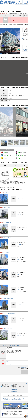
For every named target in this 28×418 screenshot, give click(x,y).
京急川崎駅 (19, 214)
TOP (3, 382)
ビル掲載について (6, 386)
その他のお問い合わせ (11, 352)
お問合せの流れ (5, 384)
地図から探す (15, 389)
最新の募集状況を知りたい (12, 348)
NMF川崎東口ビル (7, 192)
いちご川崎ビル (7, 267)
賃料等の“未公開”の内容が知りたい (14, 350)
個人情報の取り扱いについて (18, 386)
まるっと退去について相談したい (14, 351)
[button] (2, 122)
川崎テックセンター (8, 328)
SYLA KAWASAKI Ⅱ (8, 222)
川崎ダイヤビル (7, 207)
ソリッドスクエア (7, 237)
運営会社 (14, 383)
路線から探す (15, 391)
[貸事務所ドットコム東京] (12, 408)
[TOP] (7, 2)
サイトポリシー (15, 387)
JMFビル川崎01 (7, 252)
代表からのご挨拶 (15, 384)
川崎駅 (18, 198)
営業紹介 (14, 385)
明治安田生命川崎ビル (8, 298)
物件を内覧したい (11, 347)
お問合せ (4, 385)
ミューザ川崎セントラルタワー (10, 313)
